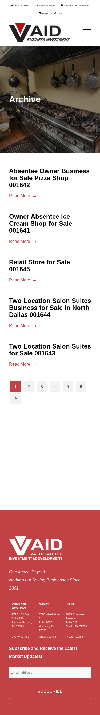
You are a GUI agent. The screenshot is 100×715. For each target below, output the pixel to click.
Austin (70, 603)
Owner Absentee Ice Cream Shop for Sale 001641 (40, 223)
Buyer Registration (47, 5)
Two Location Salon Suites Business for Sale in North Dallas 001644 (50, 307)
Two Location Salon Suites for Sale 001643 (50, 350)
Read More (19, 196)
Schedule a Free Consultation (76, 5)
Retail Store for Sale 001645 (39, 265)
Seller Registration (22, 5)
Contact (44, 13)
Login (59, 13)
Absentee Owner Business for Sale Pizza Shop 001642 (49, 177)
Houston (44, 603)
